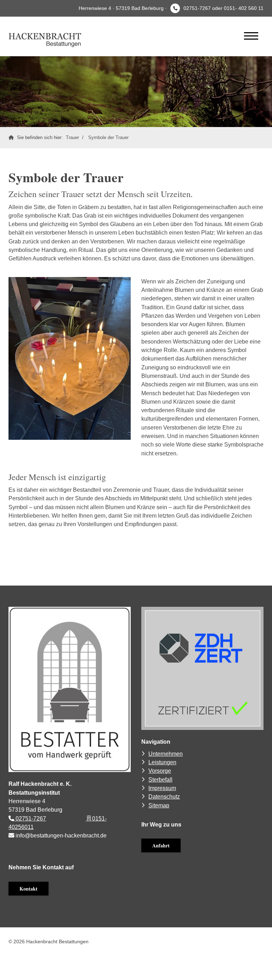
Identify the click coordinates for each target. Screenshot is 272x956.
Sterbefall (160, 779)
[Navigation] (251, 35)
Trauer (72, 137)
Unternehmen (165, 753)
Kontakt (28, 888)
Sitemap (158, 805)
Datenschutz (164, 796)
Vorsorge (159, 770)
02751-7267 (30, 818)
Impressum (162, 788)
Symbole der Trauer (108, 137)
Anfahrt (161, 845)
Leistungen (162, 762)
